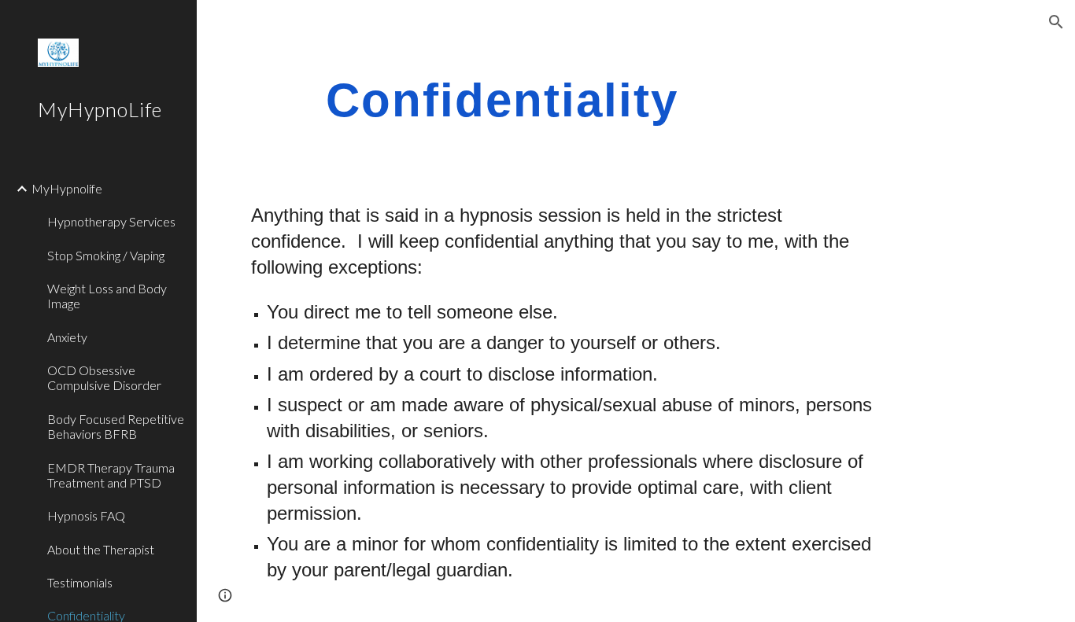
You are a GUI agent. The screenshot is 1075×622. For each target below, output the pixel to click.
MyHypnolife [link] (66, 188)
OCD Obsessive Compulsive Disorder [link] (104, 377)
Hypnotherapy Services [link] (111, 221)
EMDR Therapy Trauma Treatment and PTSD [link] (111, 475)
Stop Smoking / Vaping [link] (105, 255)
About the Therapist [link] (100, 549)
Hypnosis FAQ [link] (86, 515)
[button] (1056, 22)
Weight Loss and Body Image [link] (107, 296)
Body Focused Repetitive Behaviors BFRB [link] (115, 426)
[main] (502, 99)
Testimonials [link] (80, 582)
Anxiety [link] (67, 336)
